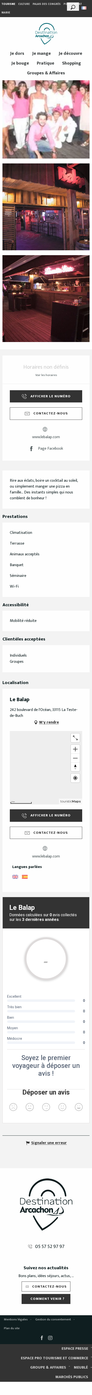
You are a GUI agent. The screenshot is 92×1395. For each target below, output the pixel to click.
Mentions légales (16, 1319)
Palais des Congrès (47, 4)
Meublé (81, 1367)
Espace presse (75, 1348)
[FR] (84, 8)
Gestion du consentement (53, 1319)
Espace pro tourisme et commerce (54, 1358)
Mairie (5, 13)
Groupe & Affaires (48, 1367)
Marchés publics (71, 1377)
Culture (24, 4)
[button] (73, 6)
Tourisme (8, 4)
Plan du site (12, 1328)
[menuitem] (46, 33)
